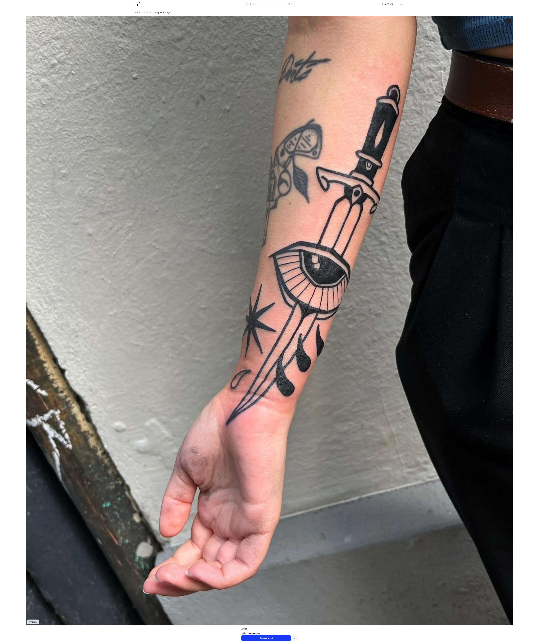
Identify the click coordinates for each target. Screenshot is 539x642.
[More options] (508, 21)
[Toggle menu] (401, 4)
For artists (387, 3)
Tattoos (289, 4)
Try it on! (33, 622)
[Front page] (138, 4)
